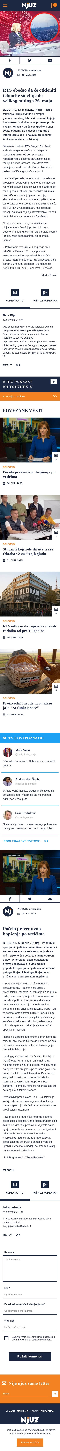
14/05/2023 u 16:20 (13, 320)
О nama (11, 1411)
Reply (7, 365)
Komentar (9, 1252)
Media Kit (23, 1411)
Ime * (7, 1288)
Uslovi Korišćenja (42, 1411)
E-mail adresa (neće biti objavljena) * (24, 1304)
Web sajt (9, 1321)
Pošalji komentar (44, 300)
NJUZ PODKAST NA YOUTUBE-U (17, 384)
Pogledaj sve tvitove (22, 841)
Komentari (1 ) (15, 300)
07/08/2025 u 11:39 (13, 1212)
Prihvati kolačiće (30, 1442)
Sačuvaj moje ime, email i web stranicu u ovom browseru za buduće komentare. (33, 1338)
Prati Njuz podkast (14, 396)
